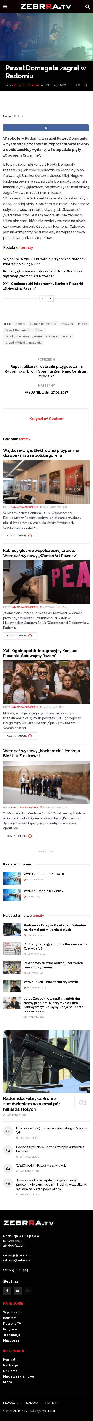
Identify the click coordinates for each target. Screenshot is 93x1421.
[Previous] (42, 298)
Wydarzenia (12, 1312)
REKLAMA (31, 1402)
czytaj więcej (17, 535)
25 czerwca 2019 (35, 954)
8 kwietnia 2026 (51, 807)
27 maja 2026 (49, 707)
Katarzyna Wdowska (24, 507)
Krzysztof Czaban (26, 85)
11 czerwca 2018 (35, 880)
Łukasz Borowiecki (43, 323)
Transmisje (11, 1335)
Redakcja (10, 1365)
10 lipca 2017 (33, 896)
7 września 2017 (35, 935)
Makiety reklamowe (18, 1376)
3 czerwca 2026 (51, 607)
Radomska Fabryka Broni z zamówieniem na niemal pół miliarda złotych (31, 1104)
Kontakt (9, 1359)
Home (7, 116)
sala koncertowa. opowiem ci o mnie (31, 336)
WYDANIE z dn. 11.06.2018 (44, 874)
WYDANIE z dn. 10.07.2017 (43, 891)
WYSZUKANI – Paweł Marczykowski (51, 982)
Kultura (18, 116)
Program (10, 1329)
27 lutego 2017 (56, 85)
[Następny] (50, 298)
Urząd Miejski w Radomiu (23, 342)
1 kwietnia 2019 (35, 1017)
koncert (19, 323)
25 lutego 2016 (34, 973)
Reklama (10, 1371)
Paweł (82, 323)
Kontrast (9, 1318)
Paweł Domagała (17, 330)
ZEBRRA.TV (20, 1411)
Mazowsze (11, 1340)
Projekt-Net (47, 1411)
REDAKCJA (10, 1402)
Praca (7, 1382)
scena (67, 336)
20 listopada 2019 (36, 987)
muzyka (67, 323)
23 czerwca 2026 (51, 507)
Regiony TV (12, 1323)
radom (39, 330)
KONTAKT (52, 1402)
